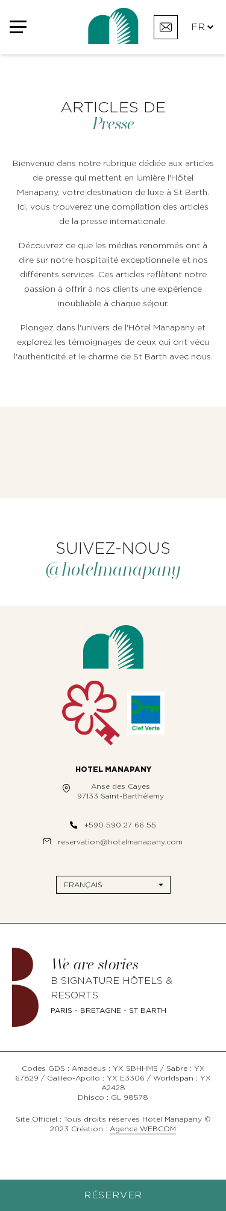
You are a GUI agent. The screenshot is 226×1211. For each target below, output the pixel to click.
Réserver (113, 1195)
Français (83, 884)
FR (198, 27)
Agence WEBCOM (143, 1128)
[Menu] (23, 27)
